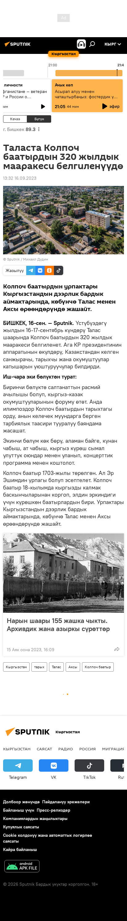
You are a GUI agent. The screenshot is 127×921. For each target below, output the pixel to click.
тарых (39, 666)
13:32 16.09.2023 (19, 178)
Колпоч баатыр (98, 666)
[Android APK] (22, 867)
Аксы (72, 666)
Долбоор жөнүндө (21, 802)
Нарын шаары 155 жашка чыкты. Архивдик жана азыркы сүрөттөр (58, 624)
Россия (87, 749)
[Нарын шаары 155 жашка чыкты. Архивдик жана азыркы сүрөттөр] (63, 573)
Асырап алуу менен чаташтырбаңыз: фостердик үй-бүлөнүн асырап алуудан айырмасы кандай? (86, 99)
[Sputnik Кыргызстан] (18, 46)
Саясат (44, 749)
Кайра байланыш (20, 849)
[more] (117, 649)
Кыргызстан (16, 666)
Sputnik (13, 259)
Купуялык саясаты (21, 827)
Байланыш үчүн (18, 810)
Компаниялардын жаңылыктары (35, 818)
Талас (56, 666)
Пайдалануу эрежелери (66, 802)
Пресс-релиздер (53, 810)
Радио (65, 749)
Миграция (113, 749)
